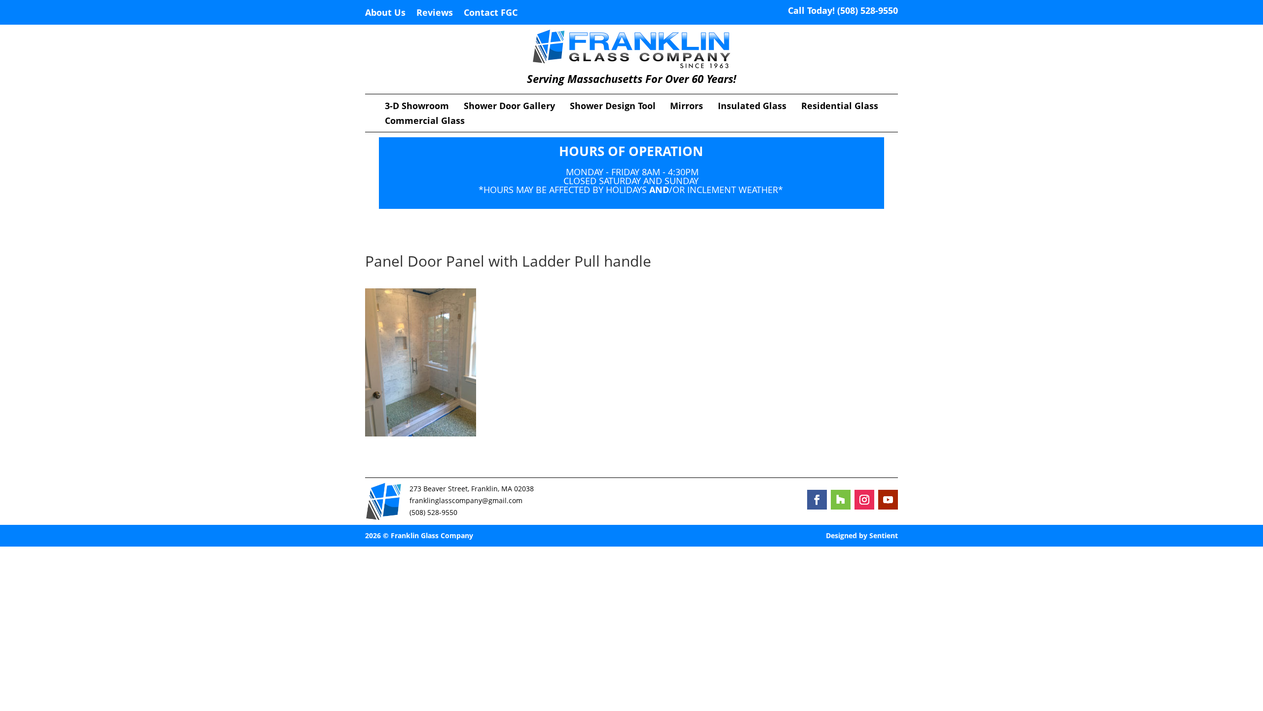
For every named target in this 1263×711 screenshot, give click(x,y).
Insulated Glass (752, 107)
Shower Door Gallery (509, 107)
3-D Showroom (417, 107)
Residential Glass (839, 107)
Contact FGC (491, 13)
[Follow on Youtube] (888, 500)
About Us (385, 13)
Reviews (434, 13)
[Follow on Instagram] (864, 500)
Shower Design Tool (613, 107)
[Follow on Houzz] (841, 500)
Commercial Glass (425, 121)
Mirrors (686, 107)
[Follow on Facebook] (817, 500)
